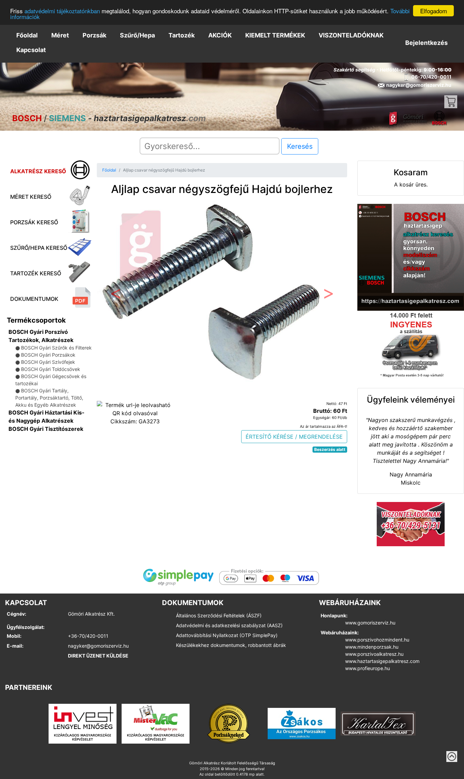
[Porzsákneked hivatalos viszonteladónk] (229, 723)
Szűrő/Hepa (137, 35)
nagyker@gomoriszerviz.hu (98, 646)
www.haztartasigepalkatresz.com (382, 661)
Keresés (300, 146)
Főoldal (27, 35)
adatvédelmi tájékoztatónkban (62, 11)
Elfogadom (433, 10)
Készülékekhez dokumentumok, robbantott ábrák (231, 645)
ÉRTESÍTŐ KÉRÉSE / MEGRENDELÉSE (294, 436)
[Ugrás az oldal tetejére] (451, 756)
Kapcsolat (31, 49)
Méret (60, 35)
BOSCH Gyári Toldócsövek (50, 369)
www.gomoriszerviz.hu (370, 623)
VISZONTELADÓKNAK (351, 35)
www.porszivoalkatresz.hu (374, 654)
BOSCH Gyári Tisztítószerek (45, 428)
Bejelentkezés (426, 42)
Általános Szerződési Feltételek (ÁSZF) (219, 615)
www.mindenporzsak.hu (371, 647)
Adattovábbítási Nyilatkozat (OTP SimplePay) (227, 635)
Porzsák (94, 35)
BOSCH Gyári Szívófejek (48, 362)
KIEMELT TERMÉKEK (275, 35)
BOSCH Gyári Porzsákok (48, 355)
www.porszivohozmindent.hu (377, 640)
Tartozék (181, 35)
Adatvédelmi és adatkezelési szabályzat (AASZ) (229, 625)
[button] (116, 295)
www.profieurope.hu (367, 668)
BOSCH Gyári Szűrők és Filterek (56, 348)
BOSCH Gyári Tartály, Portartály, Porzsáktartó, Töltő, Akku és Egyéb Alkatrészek (49, 398)
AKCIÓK (220, 35)
